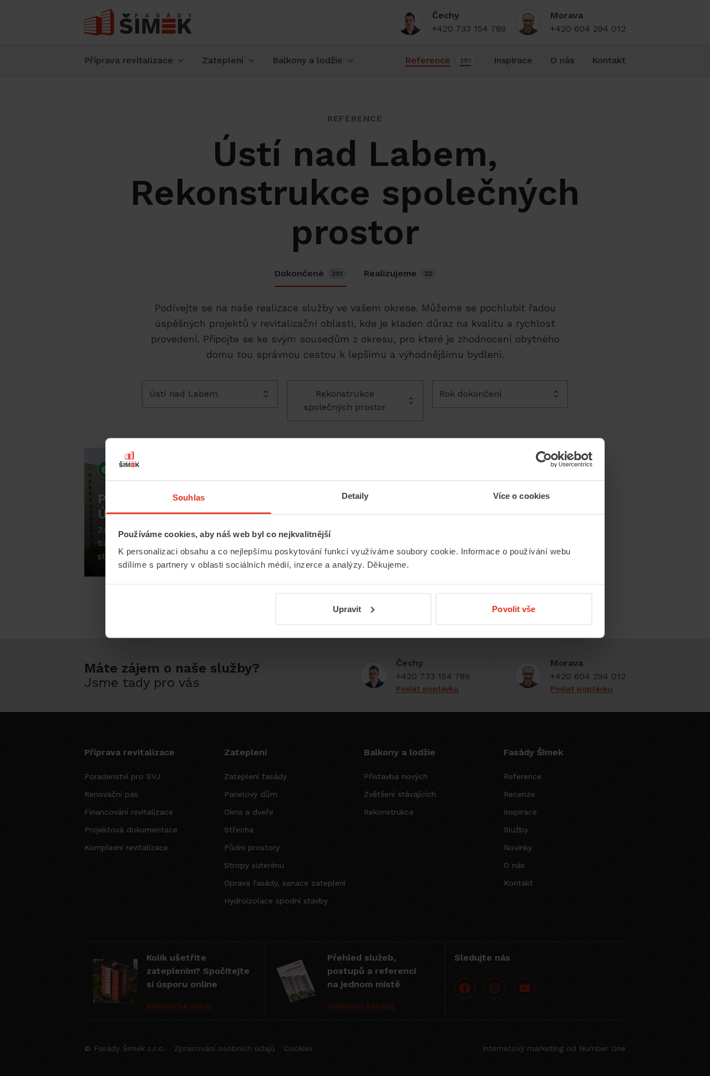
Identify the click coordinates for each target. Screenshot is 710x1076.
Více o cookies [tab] (521, 496)
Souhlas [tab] (189, 497)
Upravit (347, 608)
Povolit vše (513, 608)
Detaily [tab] (355, 496)
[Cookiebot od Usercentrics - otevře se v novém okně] (543, 459)
